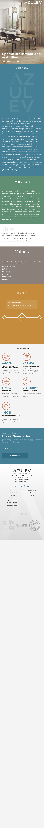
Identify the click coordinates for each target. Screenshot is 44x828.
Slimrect (12, 498)
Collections (12, 493)
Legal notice (12, 500)
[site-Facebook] (18, 486)
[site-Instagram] (16, 486)
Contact (32, 495)
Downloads (32, 490)
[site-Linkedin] (21, 486)
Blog (32, 493)
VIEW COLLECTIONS (10, 61)
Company (12, 495)
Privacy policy (12, 502)
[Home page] (21, 517)
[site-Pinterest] (24, 486)
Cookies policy (12, 505)
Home (12, 490)
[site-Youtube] (28, 486)
